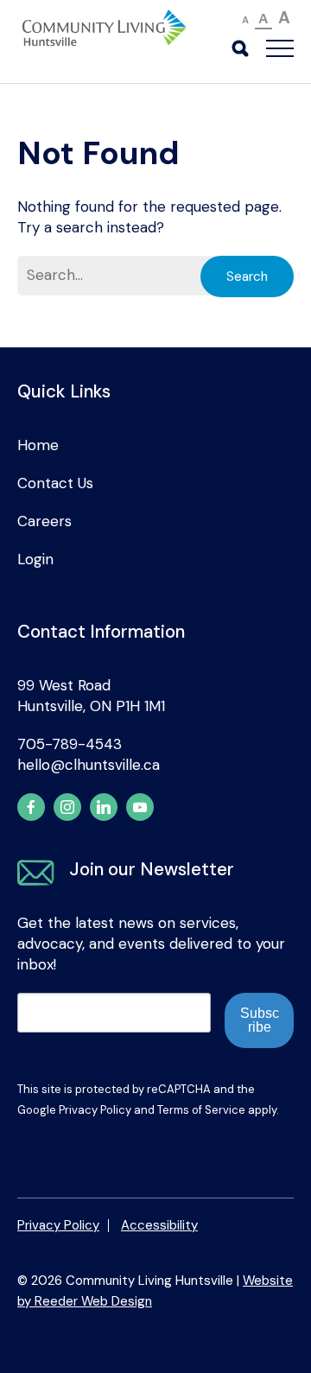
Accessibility (159, 1225)
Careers (44, 521)
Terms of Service (201, 1110)
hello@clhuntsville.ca (88, 764)
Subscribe (259, 1020)
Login (35, 559)
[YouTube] (140, 807)
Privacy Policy (95, 1110)
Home (38, 444)
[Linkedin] (103, 807)
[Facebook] (31, 807)
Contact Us (55, 483)
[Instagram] (67, 807)
